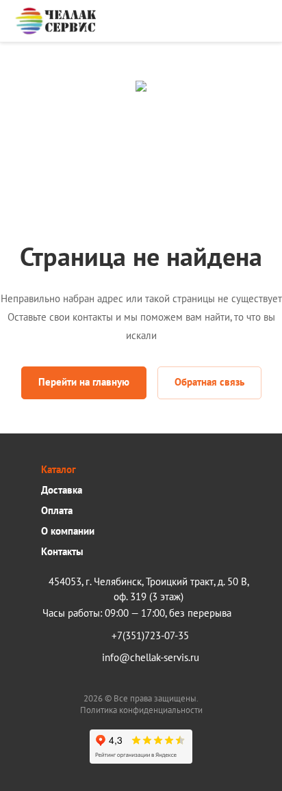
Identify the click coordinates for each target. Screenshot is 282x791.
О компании (67, 530)
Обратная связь (209, 381)
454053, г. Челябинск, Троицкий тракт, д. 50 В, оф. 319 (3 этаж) (149, 589)
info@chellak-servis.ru (150, 657)
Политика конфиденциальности (141, 710)
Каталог (58, 469)
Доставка (61, 489)
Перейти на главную (83, 381)
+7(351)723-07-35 (150, 635)
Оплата (57, 510)
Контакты (62, 551)
